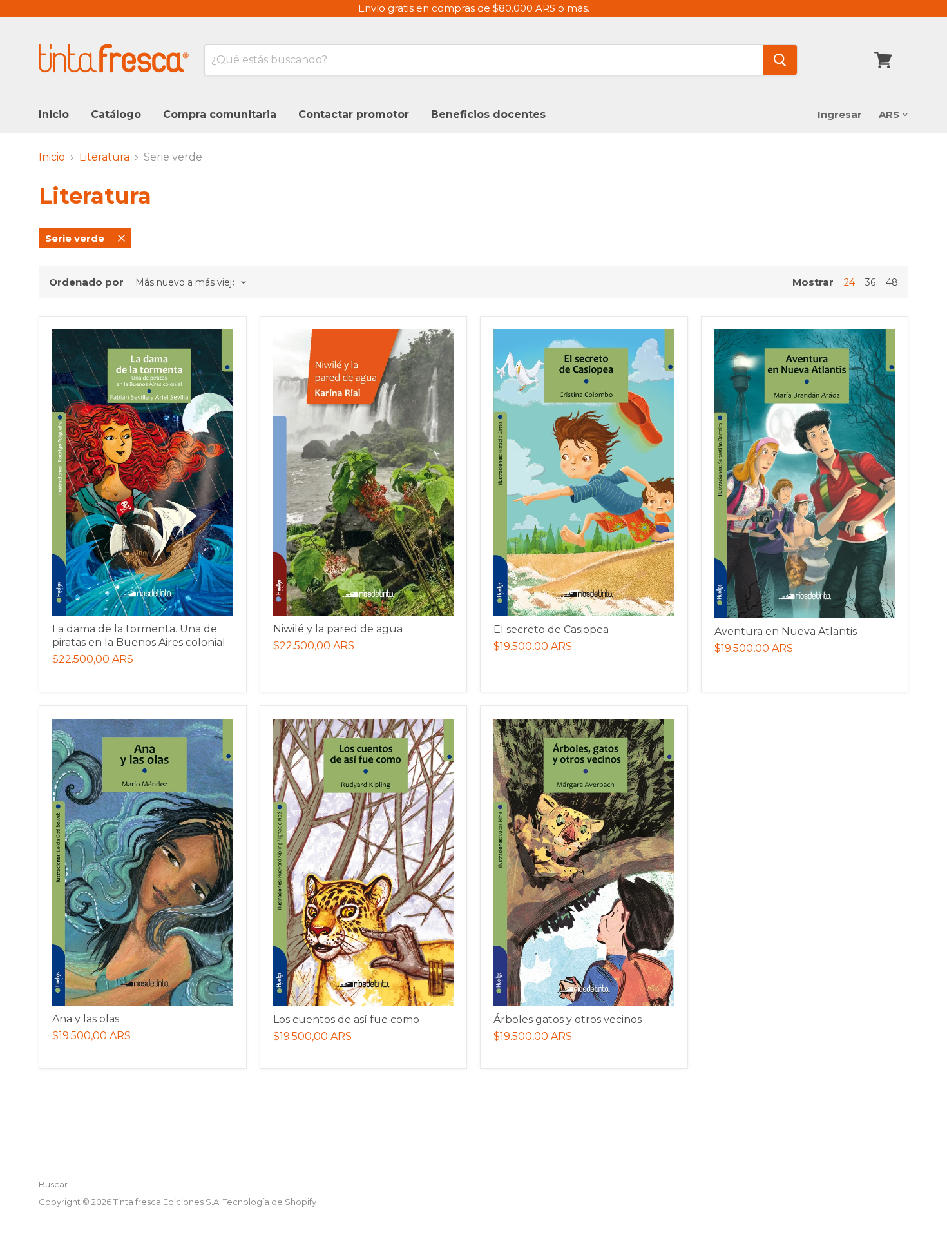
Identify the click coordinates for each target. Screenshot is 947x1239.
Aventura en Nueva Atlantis (785, 631)
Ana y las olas (85, 1019)
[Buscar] (780, 60)
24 (849, 282)
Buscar (53, 1184)
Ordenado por (86, 282)
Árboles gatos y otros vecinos (567, 1019)
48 (892, 282)
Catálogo (116, 114)
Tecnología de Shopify (269, 1201)
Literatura (104, 157)
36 (870, 282)
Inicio (54, 114)
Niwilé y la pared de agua (338, 629)
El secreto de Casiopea (551, 629)
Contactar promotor (353, 114)
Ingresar (840, 114)
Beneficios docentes (488, 114)
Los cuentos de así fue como (346, 1019)
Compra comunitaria (219, 114)
